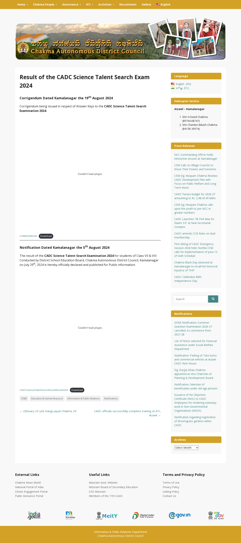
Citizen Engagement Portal (31, 491)
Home (21, 4)
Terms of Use (171, 482)
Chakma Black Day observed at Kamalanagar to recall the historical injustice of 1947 (195, 266)
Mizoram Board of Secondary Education (113, 487)
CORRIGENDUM (28, 236)
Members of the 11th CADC (106, 496)
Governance (70, 4)
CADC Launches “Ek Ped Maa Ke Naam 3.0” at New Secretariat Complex (194, 223)
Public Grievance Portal (29, 496)
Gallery (146, 4)
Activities (104, 4)
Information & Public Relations (83, 398)
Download (46, 236)
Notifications (111, 398)
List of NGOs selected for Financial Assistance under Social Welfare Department (195, 345)
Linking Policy (171, 491)
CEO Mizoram (97, 491)
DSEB (24, 398)
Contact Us (169, 496)
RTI (88, 4)
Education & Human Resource (47, 398)
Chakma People (43, 4)
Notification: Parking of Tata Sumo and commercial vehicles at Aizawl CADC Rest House (195, 359)
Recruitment (128, 4)
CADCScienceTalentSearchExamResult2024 (44, 390)
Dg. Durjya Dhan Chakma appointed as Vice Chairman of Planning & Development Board (193, 374)
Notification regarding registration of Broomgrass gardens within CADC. (195, 421)
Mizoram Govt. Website (103, 482)
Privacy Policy (171, 487)
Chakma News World (28, 482)
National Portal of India (29, 487)
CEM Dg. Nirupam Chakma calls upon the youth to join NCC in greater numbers (193, 208)
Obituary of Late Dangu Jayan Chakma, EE (48, 411)
